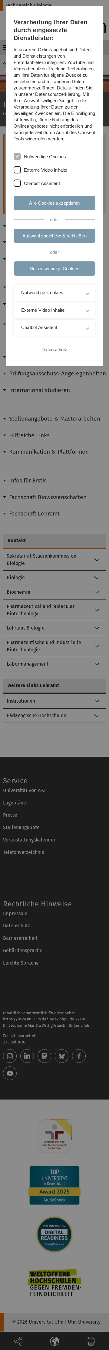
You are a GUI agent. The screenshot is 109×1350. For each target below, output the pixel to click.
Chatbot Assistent (42, 183)
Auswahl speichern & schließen (54, 235)
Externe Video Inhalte (46, 170)
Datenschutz (54, 349)
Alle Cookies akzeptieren (54, 203)
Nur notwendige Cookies (55, 268)
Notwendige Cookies (45, 156)
